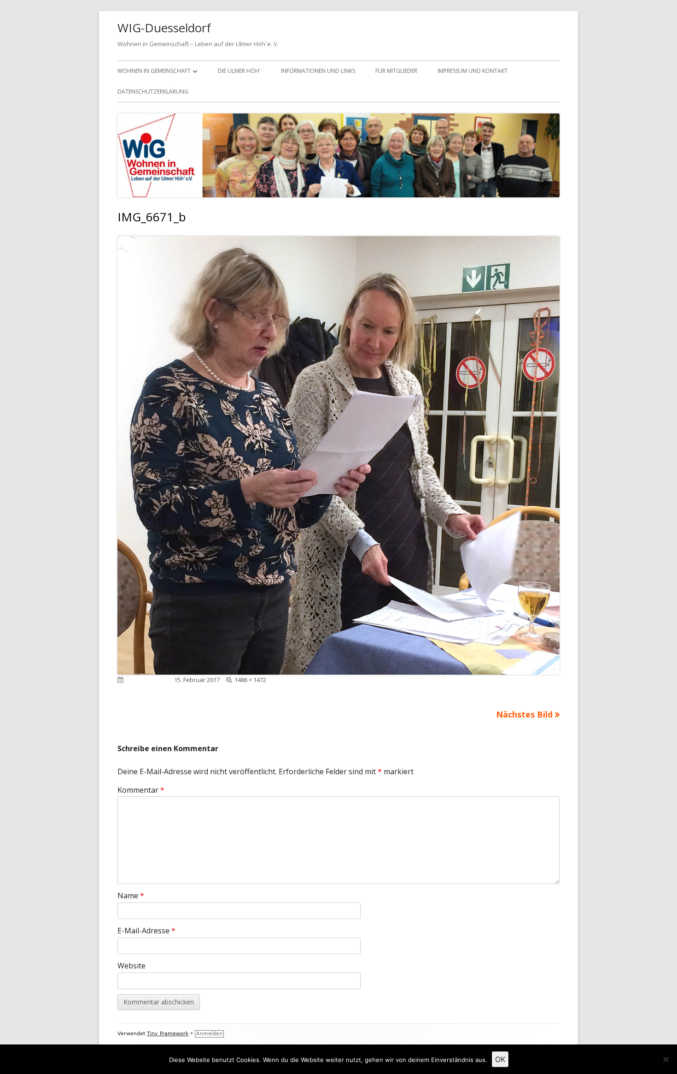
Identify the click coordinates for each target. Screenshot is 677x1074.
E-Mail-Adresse (146, 931)
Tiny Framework (167, 1034)
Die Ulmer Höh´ (239, 71)
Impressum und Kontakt (473, 71)
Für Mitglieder (396, 71)
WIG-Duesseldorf (164, 27)
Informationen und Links (318, 71)
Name (130, 895)
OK (500, 1059)
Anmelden (209, 1034)
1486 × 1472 (250, 680)
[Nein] (665, 1059)
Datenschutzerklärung (152, 91)
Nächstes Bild (524, 714)
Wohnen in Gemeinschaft (154, 71)
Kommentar (140, 790)
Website (131, 966)
